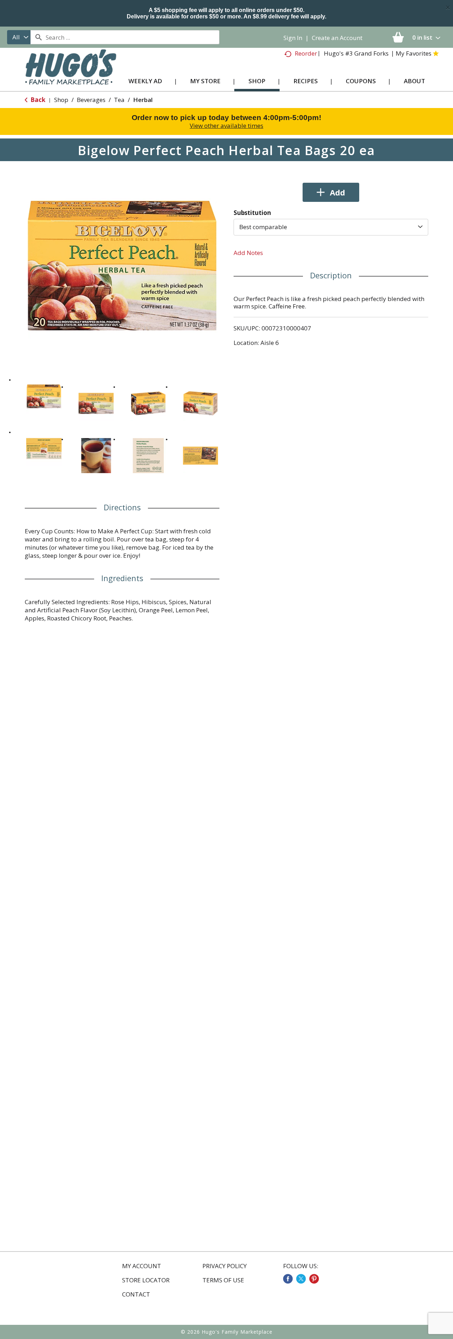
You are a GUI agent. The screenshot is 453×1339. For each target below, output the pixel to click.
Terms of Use (223, 1280)
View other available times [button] (226, 125)
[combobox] (18, 37)
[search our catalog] (38, 37)
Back (37, 100)
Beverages (91, 100)
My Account (141, 1266)
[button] (44, 396)
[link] (288, 1279)
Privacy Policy (224, 1266)
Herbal (143, 100)
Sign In (292, 38)
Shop (61, 100)
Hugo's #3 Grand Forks (356, 53)
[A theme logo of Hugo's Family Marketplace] (70, 73)
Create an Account (337, 38)
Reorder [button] (306, 53)
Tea (119, 100)
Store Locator (146, 1280)
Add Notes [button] (248, 253)
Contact (136, 1294)
